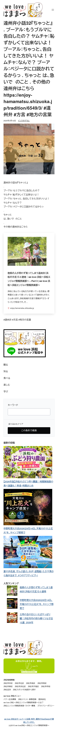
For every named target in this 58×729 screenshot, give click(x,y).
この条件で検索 (29, 430)
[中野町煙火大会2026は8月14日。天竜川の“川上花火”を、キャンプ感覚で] (28, 507)
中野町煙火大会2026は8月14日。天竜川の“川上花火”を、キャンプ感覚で (36, 604)
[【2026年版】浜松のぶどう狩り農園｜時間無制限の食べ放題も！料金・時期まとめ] (28, 463)
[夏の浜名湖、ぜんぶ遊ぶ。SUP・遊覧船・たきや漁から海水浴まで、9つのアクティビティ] (28, 552)
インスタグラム (24, 120)
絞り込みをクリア (16, 424)
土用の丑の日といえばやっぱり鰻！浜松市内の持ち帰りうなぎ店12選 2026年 (36, 618)
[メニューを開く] (52, 9)
